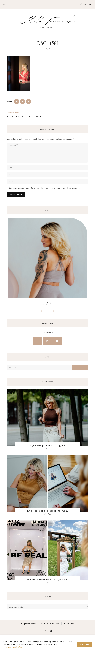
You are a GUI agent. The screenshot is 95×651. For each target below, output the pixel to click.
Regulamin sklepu (28, 624)
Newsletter (69, 624)
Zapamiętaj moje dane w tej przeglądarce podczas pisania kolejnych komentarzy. (44, 188)
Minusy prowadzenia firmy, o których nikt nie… (47, 579)
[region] (47, 643)
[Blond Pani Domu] (47, 21)
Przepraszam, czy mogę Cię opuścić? (27, 116)
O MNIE (47, 311)
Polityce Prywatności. (13, 647)
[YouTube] (85, 4)
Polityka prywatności (50, 624)
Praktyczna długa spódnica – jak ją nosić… (47, 445)
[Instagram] (80, 4)
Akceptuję (84, 644)
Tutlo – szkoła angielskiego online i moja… (47, 510)
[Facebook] (75, 4)
